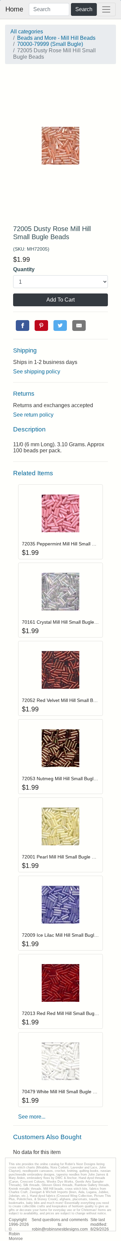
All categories (26, 31)
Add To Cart (60, 300)
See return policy (33, 415)
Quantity (24, 269)
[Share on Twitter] (60, 325)
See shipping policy (36, 371)
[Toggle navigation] (106, 9)
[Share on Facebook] (22, 325)
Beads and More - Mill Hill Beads (56, 38)
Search (83, 9)
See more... (31, 1117)
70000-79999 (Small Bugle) (50, 44)
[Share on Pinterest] (41, 325)
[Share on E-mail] (79, 325)
